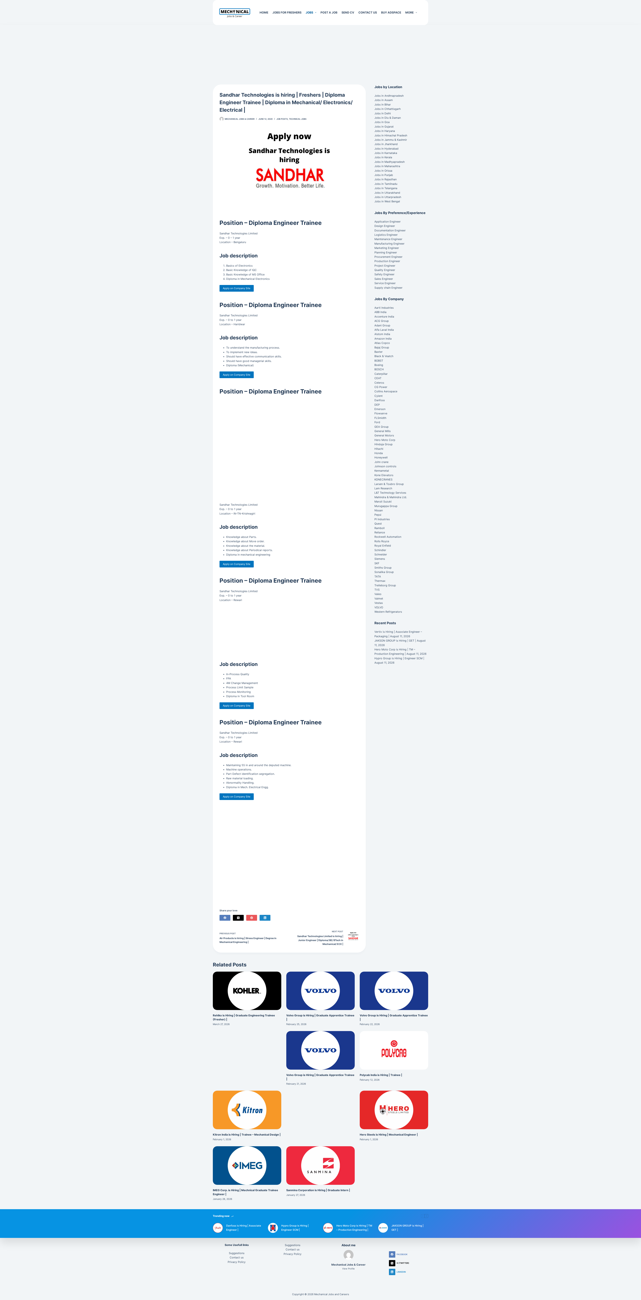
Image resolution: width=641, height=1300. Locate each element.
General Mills (382, 431)
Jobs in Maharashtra (387, 166)
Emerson (379, 409)
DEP (377, 404)
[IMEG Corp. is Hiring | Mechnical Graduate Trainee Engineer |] (247, 1165)
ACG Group (381, 321)
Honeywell (381, 457)
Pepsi (377, 514)
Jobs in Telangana (385, 188)
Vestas (378, 603)
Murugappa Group (385, 506)
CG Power (380, 387)
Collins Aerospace (385, 391)
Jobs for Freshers (286, 12)
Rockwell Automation (387, 536)
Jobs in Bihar (382, 104)
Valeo (377, 594)
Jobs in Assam (383, 100)
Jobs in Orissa (383, 170)
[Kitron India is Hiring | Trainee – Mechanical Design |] (247, 1110)
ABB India (380, 312)
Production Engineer (387, 261)
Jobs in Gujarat (384, 126)
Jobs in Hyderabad (386, 148)
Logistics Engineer (386, 234)
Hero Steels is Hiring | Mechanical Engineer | (389, 1134)
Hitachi (378, 448)
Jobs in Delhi (382, 113)
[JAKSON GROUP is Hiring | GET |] (383, 1228)
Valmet (378, 598)
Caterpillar (381, 373)
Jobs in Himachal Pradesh (390, 135)
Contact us (367, 12)
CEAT (377, 378)
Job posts (282, 119)
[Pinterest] (251, 918)
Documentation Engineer (390, 230)
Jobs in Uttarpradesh (387, 197)
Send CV (348, 12)
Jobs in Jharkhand (386, 144)
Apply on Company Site (236, 288)
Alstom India (382, 334)
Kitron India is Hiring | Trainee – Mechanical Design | (247, 1134)
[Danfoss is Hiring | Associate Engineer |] (218, 1228)
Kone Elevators (383, 475)
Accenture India (384, 316)
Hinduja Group (383, 444)
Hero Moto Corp (384, 440)
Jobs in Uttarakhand (387, 192)
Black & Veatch (383, 356)
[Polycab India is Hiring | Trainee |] (394, 1050)
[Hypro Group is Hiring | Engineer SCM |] (273, 1228)
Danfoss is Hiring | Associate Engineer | (243, 1227)
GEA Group (381, 426)
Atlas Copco (382, 343)
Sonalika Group (384, 572)
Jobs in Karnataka (385, 153)
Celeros (379, 382)
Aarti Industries (384, 307)
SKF (376, 563)
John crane (381, 462)
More (409, 12)
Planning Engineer (385, 252)
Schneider (380, 554)
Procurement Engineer (388, 256)
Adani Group (382, 325)
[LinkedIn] (265, 918)
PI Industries (382, 519)
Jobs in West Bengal (387, 201)
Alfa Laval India (384, 329)
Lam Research (383, 488)
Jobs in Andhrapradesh (389, 95)
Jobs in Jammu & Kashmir (390, 139)
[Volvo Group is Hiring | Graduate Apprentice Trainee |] (320, 991)
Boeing (378, 365)
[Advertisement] (320, 49)
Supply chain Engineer (388, 287)
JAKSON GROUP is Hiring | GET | (395, 640)
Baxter (378, 351)
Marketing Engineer (386, 248)
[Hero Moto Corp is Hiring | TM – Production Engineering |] (328, 1228)
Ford (377, 422)
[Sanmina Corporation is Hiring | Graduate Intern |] (320, 1165)
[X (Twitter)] (238, 918)
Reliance (379, 532)
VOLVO (378, 607)
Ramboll (379, 528)
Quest (378, 523)
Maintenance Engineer (388, 239)
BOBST (378, 360)
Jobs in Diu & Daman (387, 117)
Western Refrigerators (388, 611)
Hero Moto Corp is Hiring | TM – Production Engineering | (354, 1227)
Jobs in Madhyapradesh (389, 161)
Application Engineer (387, 221)
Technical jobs (297, 119)
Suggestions (236, 1253)
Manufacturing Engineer (389, 243)
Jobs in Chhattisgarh (387, 109)
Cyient (378, 395)
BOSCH (379, 369)
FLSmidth (380, 418)
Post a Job (328, 12)
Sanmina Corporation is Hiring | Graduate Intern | (318, 1190)
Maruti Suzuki (383, 501)
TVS (377, 589)
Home (264, 12)
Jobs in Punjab (383, 175)
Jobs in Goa (382, 122)
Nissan (378, 510)
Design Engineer (384, 226)
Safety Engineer (384, 274)
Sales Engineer (383, 278)
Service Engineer (385, 283)
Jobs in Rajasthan (385, 179)
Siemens (379, 558)
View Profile (348, 1268)
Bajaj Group (381, 347)
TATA (377, 576)
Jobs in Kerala (383, 157)
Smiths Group (383, 567)
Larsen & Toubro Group (389, 484)
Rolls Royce (381, 541)
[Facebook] (225, 918)
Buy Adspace (391, 12)
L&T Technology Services (390, 492)
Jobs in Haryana (384, 131)
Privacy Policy (237, 1262)
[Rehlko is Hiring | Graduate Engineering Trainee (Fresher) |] (247, 991)
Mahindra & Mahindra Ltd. (390, 497)
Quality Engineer (384, 270)
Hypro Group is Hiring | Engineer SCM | (399, 658)
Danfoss (379, 400)
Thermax (379, 580)
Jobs (309, 12)
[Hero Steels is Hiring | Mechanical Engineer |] (394, 1110)
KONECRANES (383, 479)
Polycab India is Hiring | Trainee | (381, 1075)
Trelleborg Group (385, 585)
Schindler (380, 550)
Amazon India (383, 338)
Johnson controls (385, 466)
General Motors (384, 435)
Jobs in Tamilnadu (385, 183)
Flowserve (380, 413)
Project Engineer (384, 265)
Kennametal (381, 470)
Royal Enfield (382, 545)
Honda (378, 453)
